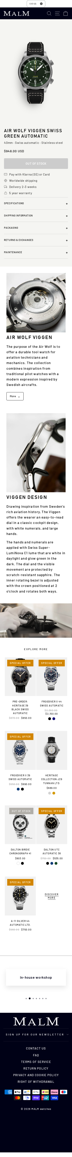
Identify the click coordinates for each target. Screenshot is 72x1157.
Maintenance (36, 252)
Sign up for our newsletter (35, 1034)
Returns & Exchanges (36, 240)
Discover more (52, 896)
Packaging (36, 227)
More (15, 396)
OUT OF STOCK (36, 163)
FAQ (36, 1055)
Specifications (36, 203)
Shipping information (36, 215)
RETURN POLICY (35, 1068)
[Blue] (18, 789)
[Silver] (49, 793)
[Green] (56, 863)
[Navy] (53, 718)
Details (20, 725)
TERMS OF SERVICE (36, 1062)
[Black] (49, 718)
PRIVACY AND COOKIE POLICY (36, 1075)
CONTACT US (36, 1048)
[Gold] (53, 793)
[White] (18, 863)
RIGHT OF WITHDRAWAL (36, 1081)
